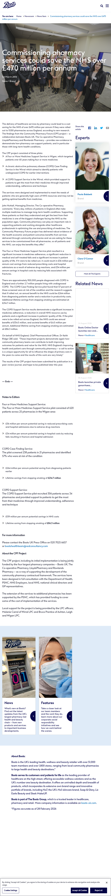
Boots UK (9, 5)
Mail (107, 128)
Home (19, 16)
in (95, 128)
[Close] (107, 883)
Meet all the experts (92, 274)
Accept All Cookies (79, 890)
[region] (55, 887)
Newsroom (29, 16)
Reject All (98, 890)
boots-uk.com (88, 802)
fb (89, 128)
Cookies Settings (10, 890)
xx (18, 686)
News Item (41, 16)
